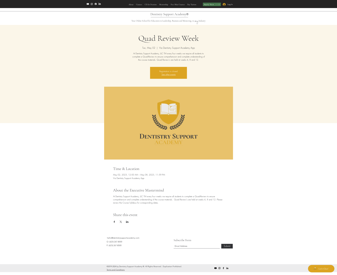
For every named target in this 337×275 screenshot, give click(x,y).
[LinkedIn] (99, 4)
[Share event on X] (121, 222)
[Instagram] (91, 4)
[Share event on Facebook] (114, 222)
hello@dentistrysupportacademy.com (123, 238)
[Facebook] (95, 4)
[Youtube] (87, 4)
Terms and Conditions (116, 270)
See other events (169, 74)
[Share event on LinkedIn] (127, 222)
